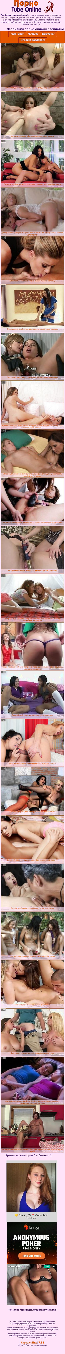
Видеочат (48, 33)
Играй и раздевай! (33, 39)
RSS (41, 1342)
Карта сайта (29, 1342)
